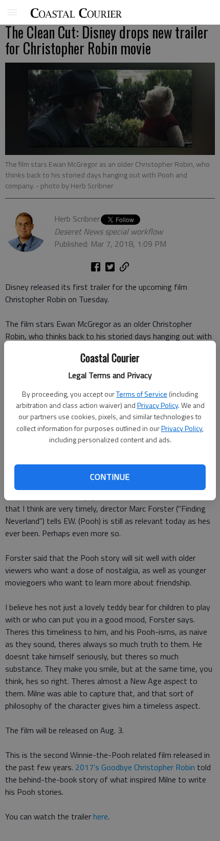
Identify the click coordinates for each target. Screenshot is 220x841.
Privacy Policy (157, 405)
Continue (109, 477)
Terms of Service (141, 393)
